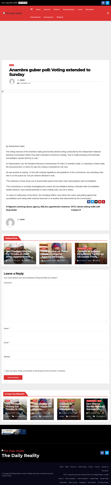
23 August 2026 (14, 260)
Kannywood (48, 17)
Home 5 (61, 478)
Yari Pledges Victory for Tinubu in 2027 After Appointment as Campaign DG (20, 255)
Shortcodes (63, 482)
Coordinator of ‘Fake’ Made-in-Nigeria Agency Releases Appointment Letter (55, 255)
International (35, 17)
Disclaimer (105, 471)
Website (7, 357)
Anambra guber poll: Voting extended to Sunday (49, 72)
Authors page (82, 467)
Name (7, 328)
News (38, 9)
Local (80, 9)
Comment (8, 283)
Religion (60, 17)
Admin (22, 80)
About (67, 467)
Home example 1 (70, 478)
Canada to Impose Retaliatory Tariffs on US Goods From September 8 (90, 255)
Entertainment (68, 9)
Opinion (47, 9)
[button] (108, 13)
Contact (90, 467)
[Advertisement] (55, 37)
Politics (57, 9)
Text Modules (92, 482)
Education (90, 9)
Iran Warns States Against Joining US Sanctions (95, 407)
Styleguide (82, 482)
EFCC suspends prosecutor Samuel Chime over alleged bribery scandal (86, 474)
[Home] (32, 9)
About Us (73, 467)
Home (61, 467)
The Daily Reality (20, 455)
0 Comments (20, 416)
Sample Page (94, 478)
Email (6, 343)
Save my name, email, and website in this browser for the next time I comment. (35, 371)
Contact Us (105, 467)
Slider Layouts (73, 482)
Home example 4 (83, 478)
